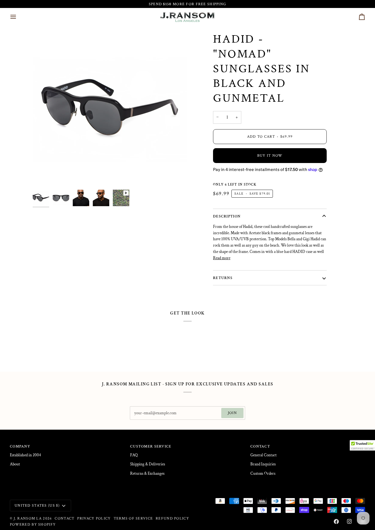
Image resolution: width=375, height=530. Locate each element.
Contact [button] (260, 446)
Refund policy (172, 518)
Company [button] (20, 446)
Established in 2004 (25, 455)
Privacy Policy (94, 518)
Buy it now (270, 155)
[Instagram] (349, 521)
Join (232, 412)
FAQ (134, 455)
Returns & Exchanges (147, 473)
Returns (223, 277)
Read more (221, 258)
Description (226, 216)
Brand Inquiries (263, 464)
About (15, 464)
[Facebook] (336, 521)
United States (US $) (37, 505)
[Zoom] (43, 176)
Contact (64, 518)
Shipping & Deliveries (147, 464)
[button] (362, 445)
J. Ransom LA (28, 518)
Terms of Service (133, 518)
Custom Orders (262, 473)
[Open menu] (18, 16)
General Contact (263, 455)
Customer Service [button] (151, 446)
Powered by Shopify (33, 524)
